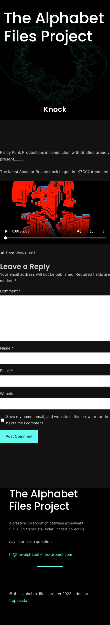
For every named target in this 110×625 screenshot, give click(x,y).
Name (7, 348)
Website (7, 393)
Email (6, 370)
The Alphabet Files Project (54, 27)
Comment (10, 291)
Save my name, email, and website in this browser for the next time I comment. (57, 420)
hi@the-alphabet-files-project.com (40, 554)
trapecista (18, 600)
